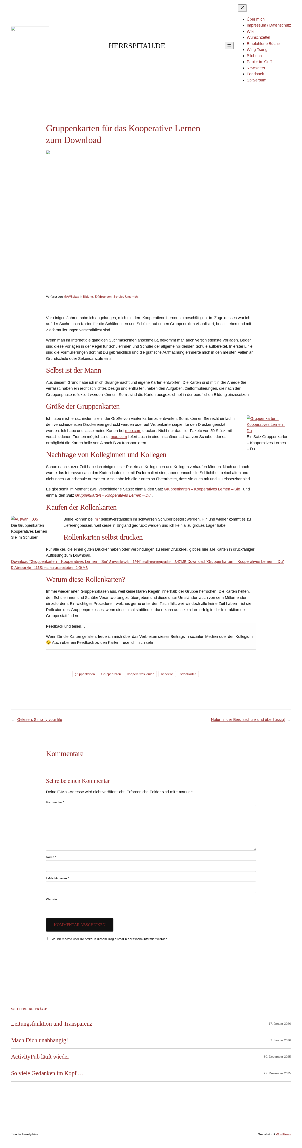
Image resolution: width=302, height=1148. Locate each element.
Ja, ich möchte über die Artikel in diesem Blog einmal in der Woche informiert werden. (110, 939)
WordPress (283, 1134)
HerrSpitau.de (137, 46)
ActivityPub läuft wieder (40, 1056)
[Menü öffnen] (229, 45)
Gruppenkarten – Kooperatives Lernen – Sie (202, 489)
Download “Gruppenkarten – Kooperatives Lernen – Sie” (98, 561)
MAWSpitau (71, 296)
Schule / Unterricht (126, 296)
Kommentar (55, 802)
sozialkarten (188, 674)
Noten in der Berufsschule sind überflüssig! (248, 719)
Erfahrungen (103, 296)
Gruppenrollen (111, 674)
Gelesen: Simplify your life (39, 719)
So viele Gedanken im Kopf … (47, 1073)
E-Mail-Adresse (57, 878)
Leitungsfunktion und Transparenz (51, 1023)
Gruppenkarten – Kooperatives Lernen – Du (113, 495)
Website (51, 899)
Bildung (88, 296)
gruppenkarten (85, 674)
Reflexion (167, 674)
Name (51, 857)
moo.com (133, 430)
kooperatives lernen (140, 674)
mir (97, 519)
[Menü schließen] (242, 8)
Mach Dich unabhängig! (39, 1040)
